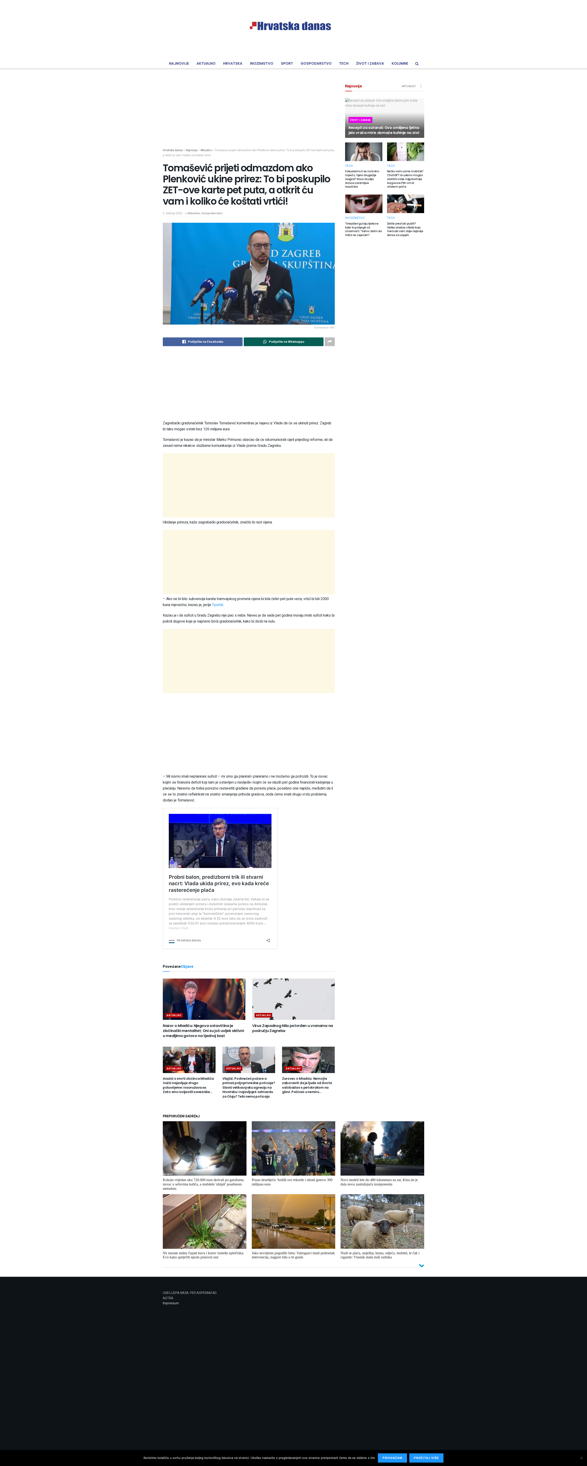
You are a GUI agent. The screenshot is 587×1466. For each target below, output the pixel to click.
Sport (287, 63)
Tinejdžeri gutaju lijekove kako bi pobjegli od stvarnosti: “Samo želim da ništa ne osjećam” (363, 229)
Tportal (217, 605)
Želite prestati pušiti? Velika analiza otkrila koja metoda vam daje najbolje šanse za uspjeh (405, 229)
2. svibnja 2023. (173, 213)
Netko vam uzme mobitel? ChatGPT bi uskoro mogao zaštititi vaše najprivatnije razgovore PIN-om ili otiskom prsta (405, 179)
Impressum (171, 1303)
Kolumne (400, 63)
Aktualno (206, 63)
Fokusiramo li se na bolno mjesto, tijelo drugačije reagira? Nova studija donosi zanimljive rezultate (362, 179)
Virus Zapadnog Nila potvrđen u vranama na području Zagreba (292, 1028)
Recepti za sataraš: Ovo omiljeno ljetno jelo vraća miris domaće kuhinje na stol (384, 130)
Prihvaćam (392, 1458)
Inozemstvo (261, 63)
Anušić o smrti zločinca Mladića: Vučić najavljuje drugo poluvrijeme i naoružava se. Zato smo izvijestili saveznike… (188, 1085)
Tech (344, 63)
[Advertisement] (249, 116)
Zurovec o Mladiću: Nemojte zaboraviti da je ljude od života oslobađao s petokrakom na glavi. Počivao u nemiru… (307, 1085)
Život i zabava (370, 63)
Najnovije (179, 63)
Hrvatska (232, 63)
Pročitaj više (426, 1458)
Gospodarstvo (316, 63)
